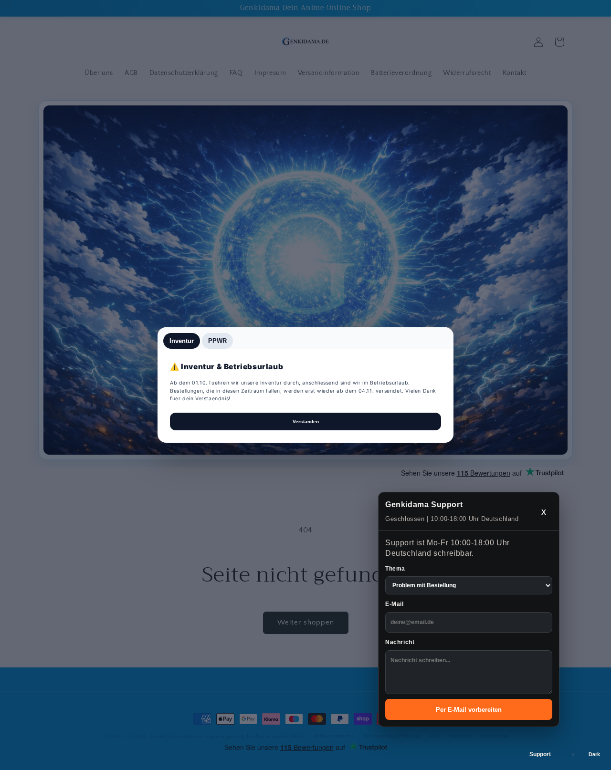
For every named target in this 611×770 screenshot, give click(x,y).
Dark (594, 754)
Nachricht (399, 642)
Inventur (181, 340)
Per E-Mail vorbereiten (469, 709)
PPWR (217, 340)
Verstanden (306, 421)
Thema (395, 568)
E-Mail (394, 604)
